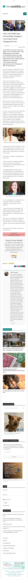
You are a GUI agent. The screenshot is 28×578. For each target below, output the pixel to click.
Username (5, 489)
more (23, 266)
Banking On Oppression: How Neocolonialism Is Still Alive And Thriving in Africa (14, 370)
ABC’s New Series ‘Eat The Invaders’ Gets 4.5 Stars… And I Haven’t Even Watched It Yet (13, 349)
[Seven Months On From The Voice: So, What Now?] (14, 382)
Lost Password (6, 505)
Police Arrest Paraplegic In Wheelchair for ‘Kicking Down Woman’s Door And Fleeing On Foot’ (13, 520)
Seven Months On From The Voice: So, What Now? (13, 391)
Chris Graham (6, 45)
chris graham (11, 263)
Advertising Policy (7, 543)
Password (5, 494)
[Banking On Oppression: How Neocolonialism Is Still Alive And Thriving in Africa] (14, 360)
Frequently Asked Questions (9, 545)
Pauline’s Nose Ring (7, 524)
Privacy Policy (6, 550)
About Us (5, 540)
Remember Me (7, 499)
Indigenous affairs (21, 47)
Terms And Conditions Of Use (9, 553)
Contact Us (5, 538)
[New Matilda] (14, 6)
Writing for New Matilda (8, 548)
